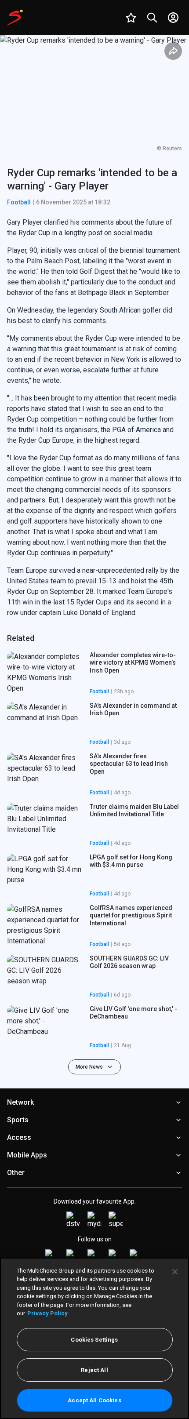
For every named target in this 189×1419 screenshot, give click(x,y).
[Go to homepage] (15, 17)
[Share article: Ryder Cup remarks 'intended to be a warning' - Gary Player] (173, 51)
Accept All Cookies (94, 1400)
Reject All (94, 1370)
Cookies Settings (94, 1339)
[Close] (175, 1271)
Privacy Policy (47, 1313)
